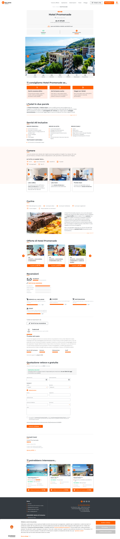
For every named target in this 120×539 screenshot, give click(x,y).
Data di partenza (52, 377)
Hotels (57, 6)
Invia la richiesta (34, 426)
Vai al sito (30, 450)
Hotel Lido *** (54, 477)
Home (54, 6)
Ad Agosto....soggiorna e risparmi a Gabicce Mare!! (77, 260)
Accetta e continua (105, 522)
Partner (29, 503)
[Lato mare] (60, 174)
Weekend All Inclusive (33, 507)
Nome (28, 392)
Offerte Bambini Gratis (33, 509)
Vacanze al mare (32, 517)
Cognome (51, 392)
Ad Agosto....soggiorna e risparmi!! (35, 259)
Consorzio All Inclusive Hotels (41, 417)
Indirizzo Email (30, 397)
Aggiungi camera (32, 390)
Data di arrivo (29, 377)
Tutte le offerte (55, 2)
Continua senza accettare (106, 531)
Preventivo (108, 2)
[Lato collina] (37, 174)
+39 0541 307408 (85, 510)
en (84, 501)
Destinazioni (72, 2)
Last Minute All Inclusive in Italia (35, 505)
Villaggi (85, 2)
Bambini (51, 385)
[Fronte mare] (82, 174)
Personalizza (105, 527)
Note (28, 407)
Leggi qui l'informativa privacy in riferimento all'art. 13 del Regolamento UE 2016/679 (44, 422)
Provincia (51, 402)
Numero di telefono (31, 402)
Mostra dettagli (24, 536)
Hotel (79, 2)
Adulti (28, 385)
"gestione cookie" (79, 530)
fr (89, 501)
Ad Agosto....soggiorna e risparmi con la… (56, 259)
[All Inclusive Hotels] (6, 2)
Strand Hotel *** (78, 477)
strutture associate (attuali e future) (58, 417)
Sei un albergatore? (32, 511)
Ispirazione (64, 2)
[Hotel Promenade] (60, 56)
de (86, 501)
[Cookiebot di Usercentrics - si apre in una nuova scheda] (12, 536)
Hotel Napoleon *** (33, 477)
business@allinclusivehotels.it (82, 508)
